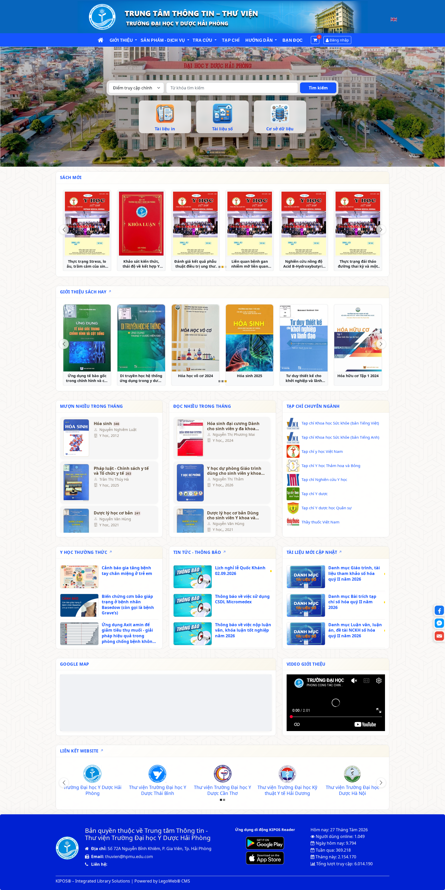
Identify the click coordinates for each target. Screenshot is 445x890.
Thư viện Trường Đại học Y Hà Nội (287, 790)
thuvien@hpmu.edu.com (129, 856)
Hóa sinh (106, 423)
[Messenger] (439, 623)
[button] (136, 40)
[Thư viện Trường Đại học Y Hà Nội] (287, 774)
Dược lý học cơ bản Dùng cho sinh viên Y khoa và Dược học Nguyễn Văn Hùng (233, 515)
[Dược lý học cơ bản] (76, 527)
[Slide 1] (219, 266)
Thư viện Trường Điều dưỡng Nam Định (222, 790)
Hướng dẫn (259, 40)
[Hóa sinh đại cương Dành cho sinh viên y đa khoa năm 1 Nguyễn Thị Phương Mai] (189, 438)
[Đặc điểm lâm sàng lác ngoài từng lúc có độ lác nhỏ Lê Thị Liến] (358, 223)
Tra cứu (202, 40)
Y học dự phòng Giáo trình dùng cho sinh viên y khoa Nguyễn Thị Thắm (234, 471)
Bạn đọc (293, 40)
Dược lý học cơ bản (117, 513)
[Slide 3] (226, 266)
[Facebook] (439, 610)
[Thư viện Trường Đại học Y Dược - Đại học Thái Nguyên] (157, 774)
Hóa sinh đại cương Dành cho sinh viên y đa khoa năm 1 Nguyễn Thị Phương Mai (234, 426)
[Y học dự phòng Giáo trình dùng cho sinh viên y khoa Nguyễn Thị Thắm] (189, 483)
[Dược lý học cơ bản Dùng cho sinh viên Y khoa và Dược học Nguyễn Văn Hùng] (189, 527)
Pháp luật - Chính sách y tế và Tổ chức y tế (121, 471)
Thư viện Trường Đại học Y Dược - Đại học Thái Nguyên (157, 790)
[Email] (439, 636)
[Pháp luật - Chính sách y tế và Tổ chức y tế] (76, 483)
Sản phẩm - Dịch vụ (163, 40)
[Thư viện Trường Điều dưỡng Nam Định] (222, 774)
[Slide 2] (222, 266)
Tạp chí (230, 40)
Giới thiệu (121, 40)
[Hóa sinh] (76, 438)
